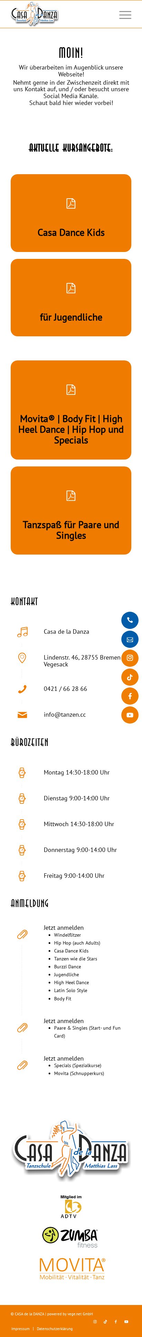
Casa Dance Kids (71, 232)
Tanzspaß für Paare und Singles (71, 529)
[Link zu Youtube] (126, 1321)
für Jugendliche (71, 316)
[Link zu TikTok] (105, 1321)
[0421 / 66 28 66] (22, 689)
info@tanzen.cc (65, 714)
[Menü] (121, 14)
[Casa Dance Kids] (71, 204)
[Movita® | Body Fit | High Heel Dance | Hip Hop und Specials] (71, 390)
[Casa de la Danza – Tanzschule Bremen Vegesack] (59, 14)
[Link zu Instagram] (95, 1321)
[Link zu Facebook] (116, 1321)
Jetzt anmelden (64, 927)
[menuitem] (121, 14)
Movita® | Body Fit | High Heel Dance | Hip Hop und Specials (71, 429)
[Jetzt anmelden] (22, 934)
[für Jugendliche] (71, 288)
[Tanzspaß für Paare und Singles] (71, 496)
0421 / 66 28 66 (65, 689)
